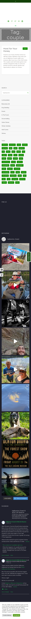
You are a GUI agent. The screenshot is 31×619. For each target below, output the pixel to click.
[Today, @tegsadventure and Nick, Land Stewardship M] (15, 361)
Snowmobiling (5, 110)
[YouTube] (19, 13)
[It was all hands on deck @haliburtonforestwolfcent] (15, 417)
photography (5, 157)
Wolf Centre (5, 121)
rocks (12, 164)
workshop (11, 174)
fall (3, 143)
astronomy (12, 136)
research (10, 160)
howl (15, 147)
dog (10, 140)
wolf (9, 171)
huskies (21, 147)
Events (3, 103)
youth (17, 174)
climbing (25, 136)
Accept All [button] (16, 615)
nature (13, 154)
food (13, 143)
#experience (19, 575)
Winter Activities (6, 118)
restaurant (17, 160)
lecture (9, 150)
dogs (15, 140)
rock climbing (5, 164)
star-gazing (5, 167)
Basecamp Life (6, 96)
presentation (20, 157)
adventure (5, 136)
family (8, 143)
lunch (21, 150)
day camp (5, 140)
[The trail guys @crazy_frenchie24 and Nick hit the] (15, 333)
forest (18, 143)
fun (23, 143)
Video (6, 581)
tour (25, 167)
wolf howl (22, 171)
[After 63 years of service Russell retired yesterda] (15, 249)
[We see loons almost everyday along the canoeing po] (15, 389)
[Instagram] (8, 13)
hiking (10, 147)
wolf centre (14, 171)
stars (20, 167)
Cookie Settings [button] (7, 615)
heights (4, 147)
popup (12, 157)
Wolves (4, 125)
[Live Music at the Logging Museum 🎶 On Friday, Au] (15, 305)
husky (4, 150)
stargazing (13, 167)
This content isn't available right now (12, 537)
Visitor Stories (5, 114)
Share (11, 547)
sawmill (23, 164)
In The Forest (5, 107)
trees (4, 171)
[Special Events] (22, 13)
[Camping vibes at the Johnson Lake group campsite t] (15, 474)
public (4, 160)
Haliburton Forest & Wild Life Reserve (16, 514)
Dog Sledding (5, 99)
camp (19, 136)
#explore (7, 575)
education (21, 140)
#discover (13, 575)
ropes (17, 164)
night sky (20, 154)
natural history (6, 154)
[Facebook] (12, 13)
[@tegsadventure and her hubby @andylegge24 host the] (15, 277)
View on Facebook (5, 547)
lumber (15, 150)
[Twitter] (15, 13)
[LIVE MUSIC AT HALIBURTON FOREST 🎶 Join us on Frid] (15, 446)
